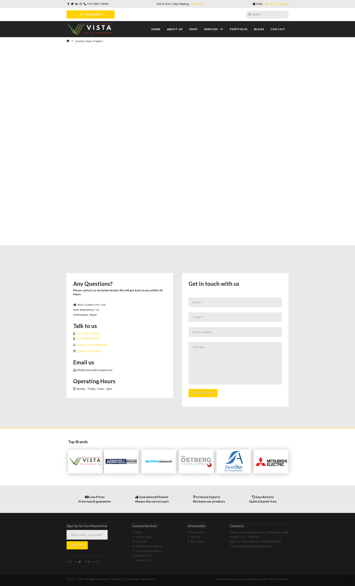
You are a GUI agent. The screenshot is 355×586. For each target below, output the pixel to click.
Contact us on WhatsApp (92, 345)
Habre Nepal (147, 579)
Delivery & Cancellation (149, 546)
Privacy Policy (143, 555)
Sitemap (116, 579)
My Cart (195, 537)
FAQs (138, 532)
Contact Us (142, 560)
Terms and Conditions (148, 551)
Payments (141, 541)
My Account (198, 532)
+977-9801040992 (88, 338)
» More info (196, 4)
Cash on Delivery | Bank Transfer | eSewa (262, 579)
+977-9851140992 (88, 333)
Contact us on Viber (89, 351)
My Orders (197, 541)
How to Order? (144, 537)
